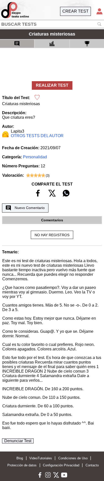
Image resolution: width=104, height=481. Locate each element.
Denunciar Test (17, 441)
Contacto (92, 465)
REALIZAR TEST (52, 85)
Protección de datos (22, 465)
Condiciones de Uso (73, 458)
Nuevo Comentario (30, 208)
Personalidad (35, 157)
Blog (19, 458)
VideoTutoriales (40, 458)
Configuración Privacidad (61, 465)
